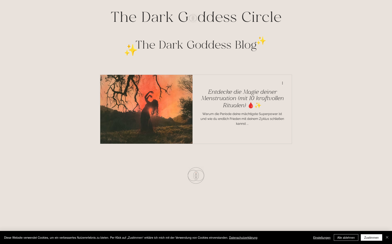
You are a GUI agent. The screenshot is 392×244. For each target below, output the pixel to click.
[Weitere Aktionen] (283, 83)
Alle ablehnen (346, 237)
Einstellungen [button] (322, 237)
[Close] (387, 237)
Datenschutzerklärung (243, 237)
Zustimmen (371, 237)
